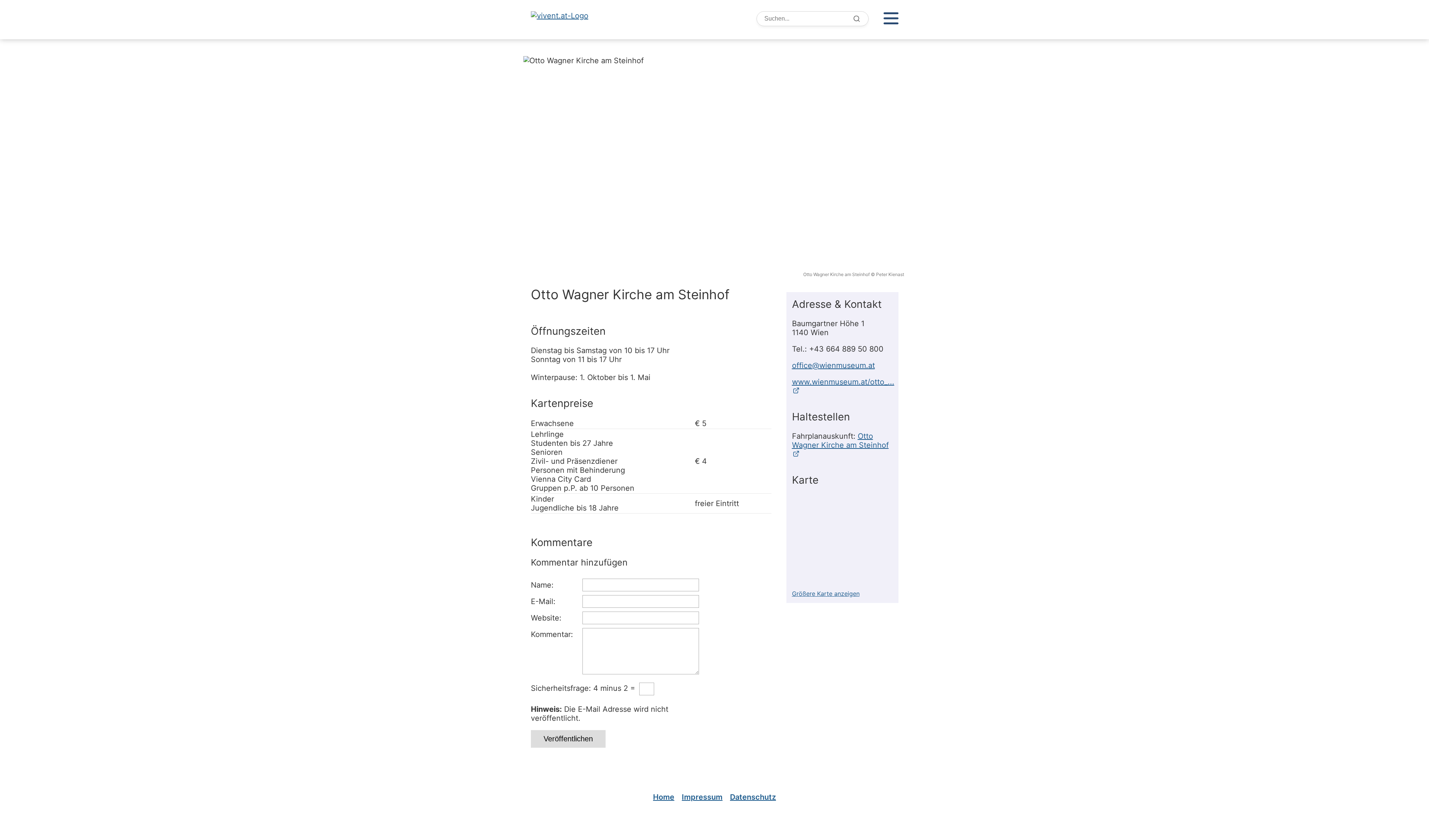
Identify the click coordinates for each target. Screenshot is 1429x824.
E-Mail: (543, 601)
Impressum (702, 797)
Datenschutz (753, 797)
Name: (542, 585)
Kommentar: (552, 634)
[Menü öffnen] (891, 18)
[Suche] (857, 19)
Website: (546, 617)
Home (663, 797)
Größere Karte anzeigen (826, 593)
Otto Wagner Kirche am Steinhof (840, 441)
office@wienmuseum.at (833, 365)
